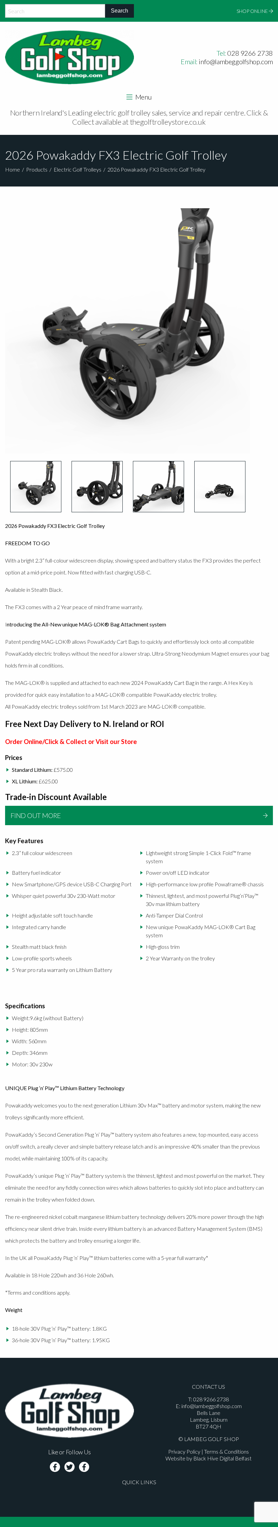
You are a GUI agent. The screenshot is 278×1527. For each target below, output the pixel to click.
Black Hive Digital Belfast (222, 1458)
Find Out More (36, 815)
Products (36, 169)
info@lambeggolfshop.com (236, 61)
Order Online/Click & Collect (46, 741)
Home (12, 169)
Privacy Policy (184, 1451)
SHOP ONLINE (253, 11)
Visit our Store (116, 741)
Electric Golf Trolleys (77, 169)
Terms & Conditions (226, 1451)
